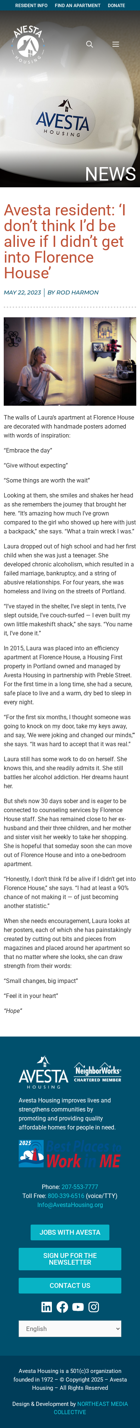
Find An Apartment (77, 5)
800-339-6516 (66, 1195)
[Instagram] (94, 1307)
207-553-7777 (80, 1186)
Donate (116, 5)
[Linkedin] (47, 1307)
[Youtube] (78, 1307)
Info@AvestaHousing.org (70, 1204)
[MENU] (116, 44)
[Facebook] (62, 1307)
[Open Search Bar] (90, 44)
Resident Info (31, 5)
